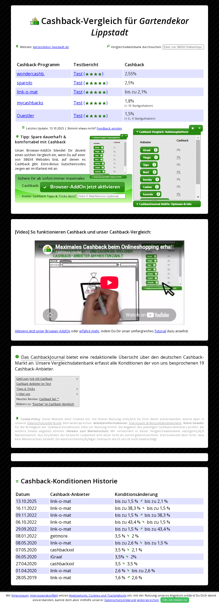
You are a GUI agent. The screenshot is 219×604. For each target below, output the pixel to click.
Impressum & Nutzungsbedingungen (155, 423)
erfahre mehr (89, 331)
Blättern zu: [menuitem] (45, 404)
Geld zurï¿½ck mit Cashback (34, 378)
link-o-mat (27, 92)
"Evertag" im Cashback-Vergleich (53, 404)
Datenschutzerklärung (120, 600)
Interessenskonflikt (43, 595)
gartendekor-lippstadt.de (51, 47)
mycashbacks (30, 103)
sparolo (24, 83)
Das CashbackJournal (43, 357)
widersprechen (148, 600)
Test (78, 74)
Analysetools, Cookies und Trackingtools (97, 595)
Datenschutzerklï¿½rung (44, 423)
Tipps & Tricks (25, 389)
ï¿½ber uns (23, 394)
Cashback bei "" (49, 399)
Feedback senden (109, 128)
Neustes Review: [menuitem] (37, 399)
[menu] (47, 391)
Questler (25, 116)
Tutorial (160, 331)
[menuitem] (47, 378)
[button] (82, 187)
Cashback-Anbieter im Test (33, 383)
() (93, 74)
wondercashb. (31, 74)
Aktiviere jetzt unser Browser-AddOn (42, 331)
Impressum (20, 595)
